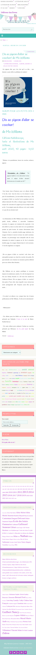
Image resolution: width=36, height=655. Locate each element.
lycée (9, 390)
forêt (33, 381)
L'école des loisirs (23, 530)
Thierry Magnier (26, 542)
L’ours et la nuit (22, 319)
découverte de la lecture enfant (18, 575)
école (29, 375)
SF (25, 399)
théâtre (16, 401)
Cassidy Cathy (18, 600)
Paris (24, 393)
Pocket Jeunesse (5, 539)
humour (29, 384)
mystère (3, 393)
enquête (17, 378)
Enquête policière (23, 378)
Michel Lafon (9, 536)
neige (9, 393)
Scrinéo (12, 542)
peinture (27, 393)
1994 (30, 486)
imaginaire (4, 387)
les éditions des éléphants (27, 533)
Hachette (5, 530)
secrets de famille (21, 399)
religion (26, 396)
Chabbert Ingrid (13, 603)
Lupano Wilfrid (19, 615)
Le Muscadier (16, 533)
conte (7, 375)
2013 (25, 491)
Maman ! (12, 8)
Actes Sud (4, 512)
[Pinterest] (25, 652)
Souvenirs (10, 401)
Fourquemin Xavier (20, 609)
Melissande (8, 61)
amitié (24, 369)
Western (22, 404)
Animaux (10, 372)
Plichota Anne (27, 621)
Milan (15, 536)
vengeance (30, 401)
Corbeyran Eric (10, 606)
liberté (30, 387)
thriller (19, 401)
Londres (3, 390)
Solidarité (28, 399)
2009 (6, 492)
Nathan (24, 535)
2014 (31, 492)
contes (10, 375)
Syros (19, 542)
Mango (4, 536)
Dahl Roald (18, 606)
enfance (7, 378)
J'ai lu (10, 530)
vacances (22, 401)
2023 (7, 498)
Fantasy (21, 381)
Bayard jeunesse (29, 515)
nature (6, 393)
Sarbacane (5, 542)
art (19, 372)
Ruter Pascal (19, 624)
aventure (24, 372)
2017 (15, 495)
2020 (28, 495)
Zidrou (5, 633)
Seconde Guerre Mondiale (11, 399)
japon (23, 387)
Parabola (21, 648)
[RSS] (18, 652)
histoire (16, 384)
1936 (5, 486)
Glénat (13, 527)
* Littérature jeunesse (10, 63)
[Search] (31, 30)
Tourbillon (5, 545)
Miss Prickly (8, 618)
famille (8, 381)
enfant (10, 378)
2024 (10, 498)
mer (18, 390)
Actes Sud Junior (11, 512)
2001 (16, 489)
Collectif (4, 606)
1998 (8, 489)
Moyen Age (27, 390)
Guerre (3, 384)
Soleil (15, 542)
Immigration (14, 387)
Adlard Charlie (5, 594)
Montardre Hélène (15, 618)
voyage (12, 404)
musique (32, 390)
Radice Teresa (5, 624)
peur (30, 393)
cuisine (13, 375)
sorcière (3, 401)
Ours (22, 393)
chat (33, 372)
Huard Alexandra (23, 612)
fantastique (15, 381)
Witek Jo (21, 630)
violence (8, 404)
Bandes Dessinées (7, 1)
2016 (10, 495)
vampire (26, 401)
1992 (25, 486)
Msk (19, 536)
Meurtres (20, 390)
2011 (15, 492)
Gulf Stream (26, 527)
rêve (29, 396)
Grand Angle (19, 527)
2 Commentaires (30, 51)
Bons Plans (5, 439)
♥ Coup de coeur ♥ (12, 66)
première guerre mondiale (15, 396)
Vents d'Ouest (11, 545)
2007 (32, 489)
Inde (18, 387)
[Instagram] (21, 652)
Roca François (13, 624)
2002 (18, 489)
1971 (14, 486)
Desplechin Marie (25, 606)
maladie (15, 390)
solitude (32, 399)
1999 (11, 489)
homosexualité (23, 384)
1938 (8, 486)
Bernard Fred (20, 597)
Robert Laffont (17, 539)
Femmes (30, 381)
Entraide (29, 378)
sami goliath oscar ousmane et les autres (13, 572)
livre (33, 387)
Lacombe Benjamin (10, 615)
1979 (16, 486)
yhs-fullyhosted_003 (26, 562)
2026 (15, 498)
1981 (19, 486)
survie (13, 401)
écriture (3, 378)
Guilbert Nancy (10, 612)
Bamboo (16, 515)
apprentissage (15, 372)
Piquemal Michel (19, 621)
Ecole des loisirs (20, 521)
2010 (11, 492)
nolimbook (27, 570)
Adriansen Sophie (14, 594)
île (33, 384)
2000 (13, 489)
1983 (21, 486)
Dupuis (10, 521)
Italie (21, 387)
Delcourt (21, 518)
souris (6, 401)
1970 (12, 486)
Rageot (11, 539)
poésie (32, 393)
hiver (19, 384)
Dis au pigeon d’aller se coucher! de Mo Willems (16, 56)
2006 (29, 489)
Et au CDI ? (4, 8)
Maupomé (28, 615)
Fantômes (26, 381)
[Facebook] (10, 652)
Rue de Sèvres (24, 539)
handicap (7, 384)
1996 (3, 489)
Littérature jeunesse (8, 4)
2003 (21, 489)
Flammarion (7, 524)
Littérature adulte (22, 1)
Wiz (16, 545)
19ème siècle (4, 369)
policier (3, 396)
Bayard (21, 516)
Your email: (5, 419)
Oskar (30, 536)
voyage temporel (17, 404)
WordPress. (29, 648)
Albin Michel (21, 513)
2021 (31, 495)
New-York (12, 393)
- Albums (21, 63)
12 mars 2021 (17, 61)
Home (4, 40)
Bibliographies (23, 4)
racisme (23, 396)
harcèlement (11, 384)
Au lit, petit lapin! (22, 329)
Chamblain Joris (21, 603)
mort (24, 390)
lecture (27, 387)
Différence (20, 375)
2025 (13, 498)
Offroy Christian (11, 621)
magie (11, 390)
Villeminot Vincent (9, 630)
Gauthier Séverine (28, 609)
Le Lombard (9, 533)
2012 (19, 492)
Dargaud (14, 518)
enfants (13, 378)
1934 (3, 486)
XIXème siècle (26, 404)
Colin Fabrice (29, 603)
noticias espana (6, 564)
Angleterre (4, 372)
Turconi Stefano (14, 627)
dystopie (25, 375)
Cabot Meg (9, 600)
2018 (19, 495)
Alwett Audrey (24, 594)
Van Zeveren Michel (23, 627)
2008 (3, 492)
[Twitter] (14, 652)
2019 (24, 495)
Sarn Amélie (26, 624)
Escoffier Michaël (11, 609)
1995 (32, 486)
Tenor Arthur (7, 627)
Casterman (6, 518)
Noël (16, 393)
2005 (26, 489)
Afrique (19, 369)
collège (3, 375)
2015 (4, 495)
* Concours (21, 8)
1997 (6, 489)
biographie (29, 372)
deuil (17, 375)
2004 (24, 489)
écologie (32, 375)
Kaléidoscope (11, 336)
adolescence (13, 370)
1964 (10, 486)
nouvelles (19, 393)
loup (7, 390)
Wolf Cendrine (28, 630)
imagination (9, 387)
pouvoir (7, 396)
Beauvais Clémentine (8, 597)
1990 (23, 486)
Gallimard (15, 524)
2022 (3, 498)
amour (31, 369)
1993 (28, 486)
